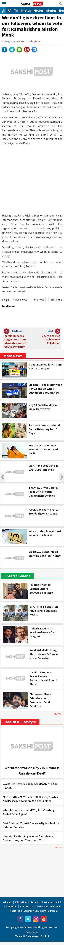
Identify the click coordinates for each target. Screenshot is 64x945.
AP (9, 10)
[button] (4, 4)
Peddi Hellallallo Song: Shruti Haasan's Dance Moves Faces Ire (44, 654)
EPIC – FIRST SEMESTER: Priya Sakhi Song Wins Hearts (44, 610)
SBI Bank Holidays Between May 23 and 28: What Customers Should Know (45, 388)
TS (16, 10)
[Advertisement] (32, 179)
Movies (38, 10)
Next (61, 477)
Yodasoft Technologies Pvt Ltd (32, 936)
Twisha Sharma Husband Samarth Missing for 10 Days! (44, 429)
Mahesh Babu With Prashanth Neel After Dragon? (42, 632)
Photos (26, 10)
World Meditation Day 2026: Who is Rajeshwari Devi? (43, 449)
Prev (2, 477)
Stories (51, 10)
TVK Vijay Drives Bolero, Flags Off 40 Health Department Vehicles (43, 491)
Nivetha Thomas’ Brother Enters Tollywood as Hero (41, 588)
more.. (57, 714)
